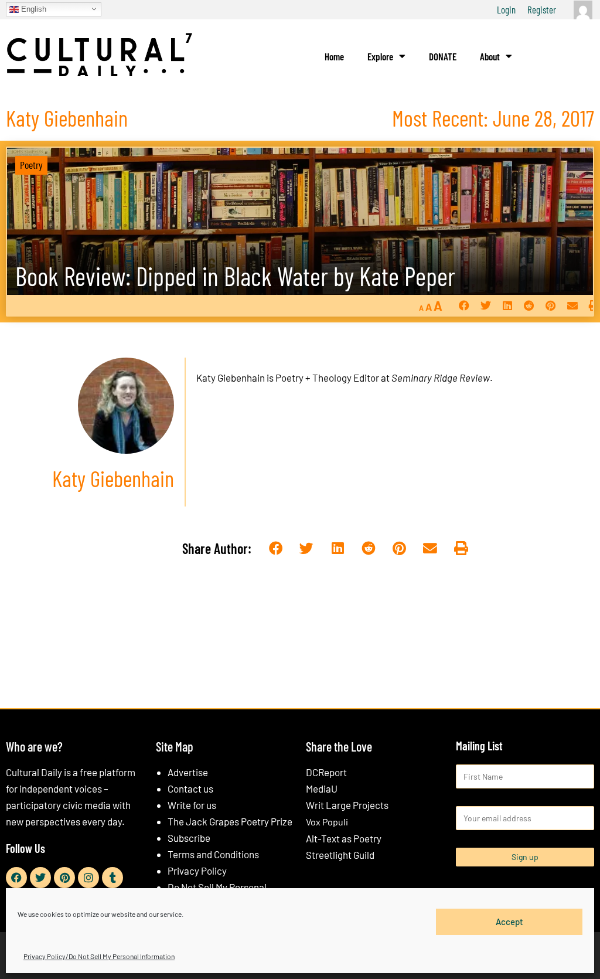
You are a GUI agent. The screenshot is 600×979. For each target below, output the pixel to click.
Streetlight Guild (340, 855)
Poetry (31, 164)
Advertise (188, 772)
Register (541, 9)
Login (506, 9)
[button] (464, 305)
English (32, 8)
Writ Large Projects (347, 805)
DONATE (442, 56)
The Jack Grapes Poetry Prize (230, 821)
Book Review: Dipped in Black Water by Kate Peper (235, 275)
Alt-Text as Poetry (343, 838)
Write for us (192, 805)
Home (334, 56)
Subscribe (189, 838)
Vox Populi (327, 821)
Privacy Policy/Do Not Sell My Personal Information (99, 956)
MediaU (322, 788)
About (490, 56)
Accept (509, 921)
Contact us (190, 788)
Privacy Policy (197, 870)
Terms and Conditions (213, 854)
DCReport (326, 772)
